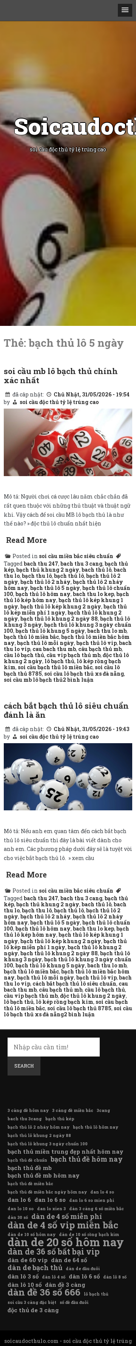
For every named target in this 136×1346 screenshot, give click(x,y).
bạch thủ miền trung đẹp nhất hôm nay (66, 1151)
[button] (125, 10)
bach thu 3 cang (81, 563)
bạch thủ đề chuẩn (27, 1160)
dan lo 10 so (21, 1208)
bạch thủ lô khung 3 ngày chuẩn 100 (48, 1143)
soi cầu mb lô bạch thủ (33, 679)
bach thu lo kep (93, 594)
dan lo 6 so (50, 1199)
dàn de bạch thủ (35, 1267)
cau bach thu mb (54, 649)
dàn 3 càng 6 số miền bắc (96, 1208)
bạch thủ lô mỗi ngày (45, 642)
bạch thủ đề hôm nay (87, 1159)
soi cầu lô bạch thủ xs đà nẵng (84, 673)
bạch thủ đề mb (30, 1167)
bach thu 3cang (25, 1118)
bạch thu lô (37, 575)
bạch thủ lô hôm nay (43, 594)
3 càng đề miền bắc (72, 1110)
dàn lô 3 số (23, 1276)
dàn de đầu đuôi (83, 1268)
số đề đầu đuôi (74, 1302)
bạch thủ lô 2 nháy (45, 581)
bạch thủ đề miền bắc (30, 1183)
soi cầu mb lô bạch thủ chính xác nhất (61, 375)
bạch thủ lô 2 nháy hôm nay (39, 1127)
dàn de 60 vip (28, 1260)
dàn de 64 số (69, 1260)
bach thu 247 (41, 563)
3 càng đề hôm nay (28, 1110)
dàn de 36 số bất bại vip (54, 1251)
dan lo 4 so (102, 1192)
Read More (26, 540)
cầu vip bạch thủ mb (73, 655)
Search (24, 1066)
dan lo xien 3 (51, 1208)
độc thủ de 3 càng (33, 1310)
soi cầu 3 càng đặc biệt (32, 1302)
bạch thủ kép (59, 1118)
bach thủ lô (96, 569)
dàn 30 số (18, 1217)
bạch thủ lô (69, 575)
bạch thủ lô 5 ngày (55, 587)
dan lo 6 (19, 1199)
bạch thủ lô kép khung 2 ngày (60, 606)
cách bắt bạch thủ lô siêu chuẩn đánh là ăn (66, 710)
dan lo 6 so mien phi (91, 1200)
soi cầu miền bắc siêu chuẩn (76, 556)
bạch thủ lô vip (96, 642)
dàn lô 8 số (115, 1277)
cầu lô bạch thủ (24, 655)
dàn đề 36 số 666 (44, 1292)
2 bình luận (78, 679)
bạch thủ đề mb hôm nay (44, 1175)
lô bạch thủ (59, 661)
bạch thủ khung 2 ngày (47, 569)
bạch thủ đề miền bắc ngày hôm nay (47, 1192)
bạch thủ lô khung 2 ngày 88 (59, 618)
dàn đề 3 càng (65, 1284)
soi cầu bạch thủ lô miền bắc (55, 667)
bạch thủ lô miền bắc (31, 636)
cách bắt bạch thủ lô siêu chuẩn (74, 983)
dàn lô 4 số (53, 1277)
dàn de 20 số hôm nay (66, 1242)
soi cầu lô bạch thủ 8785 (79, 1008)
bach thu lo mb (107, 630)
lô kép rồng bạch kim (64, 1001)
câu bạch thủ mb (100, 649)
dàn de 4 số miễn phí (66, 1216)
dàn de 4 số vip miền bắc (63, 1225)
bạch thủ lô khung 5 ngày (50, 630)
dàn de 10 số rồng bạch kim (89, 1234)
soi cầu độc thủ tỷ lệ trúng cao (59, 402)
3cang (103, 1110)
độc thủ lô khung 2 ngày (93, 995)
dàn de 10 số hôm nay (32, 1234)
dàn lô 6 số (84, 1276)
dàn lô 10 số (25, 1284)
